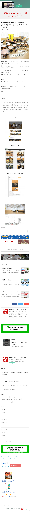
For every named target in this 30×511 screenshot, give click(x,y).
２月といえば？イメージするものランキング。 (11, 381)
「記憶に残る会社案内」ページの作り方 (10, 268)
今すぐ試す (19, 6)
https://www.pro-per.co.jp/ (7, 93)
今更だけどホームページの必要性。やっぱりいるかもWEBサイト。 (15, 385)
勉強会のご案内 (22, 397)
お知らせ (5, 397)
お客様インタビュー (7, 399)
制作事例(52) (3, 227)
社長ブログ (17, 399)
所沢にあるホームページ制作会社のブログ (15, 15)
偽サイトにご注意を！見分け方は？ (9, 389)
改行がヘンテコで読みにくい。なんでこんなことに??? (12, 377)
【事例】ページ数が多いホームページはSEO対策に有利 (14, 280)
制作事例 (13, 397)
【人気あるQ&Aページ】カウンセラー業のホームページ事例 (15, 292)
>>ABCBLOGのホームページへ (15, 249)
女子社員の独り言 (7, 402)
